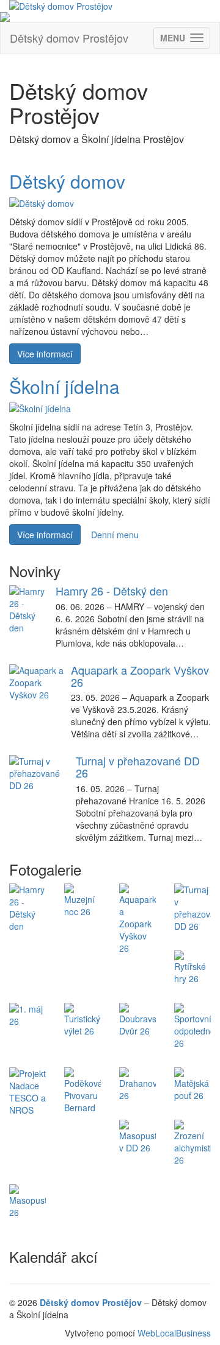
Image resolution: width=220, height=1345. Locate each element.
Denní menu (115, 535)
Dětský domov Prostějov (69, 38)
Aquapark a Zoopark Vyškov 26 (140, 676)
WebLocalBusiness (174, 1333)
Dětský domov (67, 181)
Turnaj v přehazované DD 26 (138, 767)
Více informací (45, 354)
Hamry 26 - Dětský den (112, 591)
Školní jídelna (64, 386)
